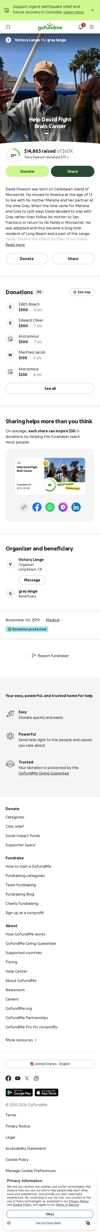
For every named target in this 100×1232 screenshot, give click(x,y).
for (40, 40)
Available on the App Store (46, 1092)
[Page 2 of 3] (51, 133)
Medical (53, 620)
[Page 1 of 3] (47, 133)
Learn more (73, 12)
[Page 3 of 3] (54, 133)
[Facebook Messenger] (63, 507)
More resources (19, 1040)
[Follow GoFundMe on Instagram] (36, 1078)
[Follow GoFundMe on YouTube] (17, 1078)
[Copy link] (24, 507)
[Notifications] (80, 27)
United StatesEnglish (52, 1064)
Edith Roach (29, 304)
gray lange (28, 591)
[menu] (91, 27)
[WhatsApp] (50, 507)
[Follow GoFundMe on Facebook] (8, 1078)
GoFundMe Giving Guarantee (44, 773)
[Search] (8, 27)
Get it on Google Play (19, 1092)
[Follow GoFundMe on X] (27, 1078)
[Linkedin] (76, 507)
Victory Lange (31, 559)
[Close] (92, 10)
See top (84, 292)
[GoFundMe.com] (50, 27)
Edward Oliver (31, 320)
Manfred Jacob (32, 352)
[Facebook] (37, 507)
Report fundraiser (53, 656)
